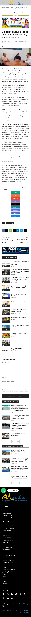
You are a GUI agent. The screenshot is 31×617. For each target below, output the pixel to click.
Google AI (15, 198)
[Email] (14, 230)
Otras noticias (5, 350)
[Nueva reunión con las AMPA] (6, 343)
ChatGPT (15, 192)
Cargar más (15, 441)
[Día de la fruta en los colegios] (6, 304)
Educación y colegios (14, 7)
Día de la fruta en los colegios (18, 302)
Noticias (7, 7)
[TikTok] (20, 594)
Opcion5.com (11, 606)
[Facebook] (3, 230)
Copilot (15, 213)
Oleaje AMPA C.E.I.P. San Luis (18, 349)
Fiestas (3, 337)
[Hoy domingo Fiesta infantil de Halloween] (6, 335)
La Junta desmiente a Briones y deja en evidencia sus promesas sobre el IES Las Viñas (20, 263)
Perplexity (15, 207)
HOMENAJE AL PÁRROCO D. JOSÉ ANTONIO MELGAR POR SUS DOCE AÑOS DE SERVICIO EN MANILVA (20, 476)
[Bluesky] (12, 598)
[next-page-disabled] (5, 354)
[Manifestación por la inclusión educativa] (6, 320)
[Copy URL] (25, 230)
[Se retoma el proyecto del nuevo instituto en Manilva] (6, 312)
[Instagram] (8, 594)
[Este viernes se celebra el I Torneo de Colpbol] (6, 296)
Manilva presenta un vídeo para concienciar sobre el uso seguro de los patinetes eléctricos (19, 468)
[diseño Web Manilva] (15, 250)
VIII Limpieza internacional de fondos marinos (8, 240)
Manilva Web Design (22, 604)
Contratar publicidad (23, 612)
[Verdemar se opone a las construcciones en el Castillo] (6, 452)
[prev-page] (3, 354)
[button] (3, 490)
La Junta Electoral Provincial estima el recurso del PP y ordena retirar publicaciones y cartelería (20, 417)
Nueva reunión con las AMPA (18, 341)
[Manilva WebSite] (15, 2)
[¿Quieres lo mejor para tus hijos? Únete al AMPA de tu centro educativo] (6, 288)
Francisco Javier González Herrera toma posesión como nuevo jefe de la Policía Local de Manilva (20, 460)
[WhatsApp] (10, 230)
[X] (6, 230)
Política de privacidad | (8, 610)
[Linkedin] (17, 230)
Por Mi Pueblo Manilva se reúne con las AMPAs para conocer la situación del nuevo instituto (20, 271)
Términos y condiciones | (22, 610)
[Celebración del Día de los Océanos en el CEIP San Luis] (6, 328)
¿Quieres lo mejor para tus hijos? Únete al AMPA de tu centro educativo (19, 287)
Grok (16, 204)
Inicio (3, 7)
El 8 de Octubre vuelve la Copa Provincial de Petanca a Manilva (23, 240)
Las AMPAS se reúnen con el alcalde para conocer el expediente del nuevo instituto (20, 279)
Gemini (15, 201)
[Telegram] (21, 230)
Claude (15, 195)
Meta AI (15, 216)
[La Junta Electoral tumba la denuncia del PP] (6, 436)
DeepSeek (15, 210)
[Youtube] (8, 598)
